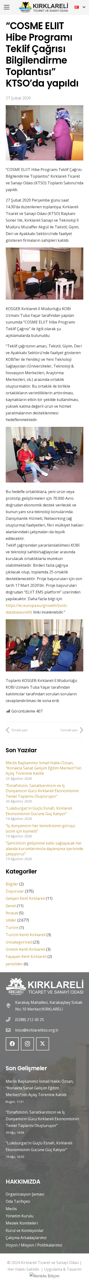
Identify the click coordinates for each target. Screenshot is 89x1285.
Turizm (12, 927)
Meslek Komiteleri (22, 1223)
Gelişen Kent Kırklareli (25, 898)
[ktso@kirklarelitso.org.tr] (10, 1030)
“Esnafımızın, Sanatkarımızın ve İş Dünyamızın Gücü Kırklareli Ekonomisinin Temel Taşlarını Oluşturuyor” (42, 791)
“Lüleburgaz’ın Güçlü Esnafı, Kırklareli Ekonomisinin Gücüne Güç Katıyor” (39, 811)
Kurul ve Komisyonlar (25, 1230)
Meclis (11, 1208)
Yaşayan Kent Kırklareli (26, 956)
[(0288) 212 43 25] (10, 1019)
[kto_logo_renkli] (43, 7)
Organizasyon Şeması (25, 1194)
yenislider (14, 963)
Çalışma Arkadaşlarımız (26, 1237)
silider (11, 920)
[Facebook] (12, 1043)
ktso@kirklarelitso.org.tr (37, 1030)
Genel (11, 905)
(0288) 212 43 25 (29, 1019)
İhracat (12, 913)
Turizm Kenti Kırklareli (26, 934)
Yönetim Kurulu (19, 1216)
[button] (7, 7)
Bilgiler (12, 884)
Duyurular (15, 891)
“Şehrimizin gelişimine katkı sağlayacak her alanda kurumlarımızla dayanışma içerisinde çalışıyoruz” (44, 848)
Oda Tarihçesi (18, 1201)
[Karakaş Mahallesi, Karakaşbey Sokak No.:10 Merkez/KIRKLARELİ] (10, 1005)
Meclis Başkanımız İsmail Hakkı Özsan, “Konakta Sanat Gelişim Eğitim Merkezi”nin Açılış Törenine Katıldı (43, 768)
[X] (42, 1043)
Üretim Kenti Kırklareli (25, 949)
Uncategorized (19, 942)
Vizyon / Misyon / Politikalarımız (34, 1245)
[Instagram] (27, 1043)
